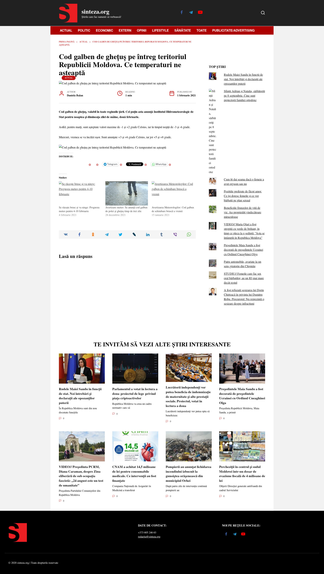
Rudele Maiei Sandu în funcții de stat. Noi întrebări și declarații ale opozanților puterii (243, 79)
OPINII (141, 30)
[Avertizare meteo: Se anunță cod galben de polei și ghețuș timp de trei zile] (126, 193)
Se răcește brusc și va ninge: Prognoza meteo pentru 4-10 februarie (79, 209)
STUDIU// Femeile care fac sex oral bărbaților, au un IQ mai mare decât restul (244, 278)
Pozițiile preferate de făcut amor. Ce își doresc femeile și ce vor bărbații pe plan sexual (243, 195)
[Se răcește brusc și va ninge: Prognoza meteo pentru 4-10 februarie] (80, 193)
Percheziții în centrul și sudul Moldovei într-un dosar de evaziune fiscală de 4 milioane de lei (242, 473)
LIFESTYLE (160, 30)
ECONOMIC (104, 30)
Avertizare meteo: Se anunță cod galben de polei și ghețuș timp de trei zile (126, 209)
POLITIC (84, 30)
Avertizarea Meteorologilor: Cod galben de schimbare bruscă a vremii (173, 209)
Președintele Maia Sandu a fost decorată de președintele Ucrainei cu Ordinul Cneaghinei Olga (243, 249)
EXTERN (125, 30)
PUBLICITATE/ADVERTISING (233, 30)
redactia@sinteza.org (149, 536)
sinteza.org (95, 11)
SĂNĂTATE (182, 30)
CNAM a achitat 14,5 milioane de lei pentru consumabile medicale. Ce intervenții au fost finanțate (134, 473)
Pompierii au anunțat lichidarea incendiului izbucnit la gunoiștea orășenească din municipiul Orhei (188, 473)
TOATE (201, 30)
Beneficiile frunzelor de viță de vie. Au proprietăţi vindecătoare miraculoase (242, 212)
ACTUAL (66, 30)
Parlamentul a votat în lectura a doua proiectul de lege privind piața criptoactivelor (135, 393)
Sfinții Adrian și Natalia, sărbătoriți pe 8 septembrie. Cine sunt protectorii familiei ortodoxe (244, 95)
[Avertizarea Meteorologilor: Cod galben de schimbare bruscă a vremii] (173, 193)
